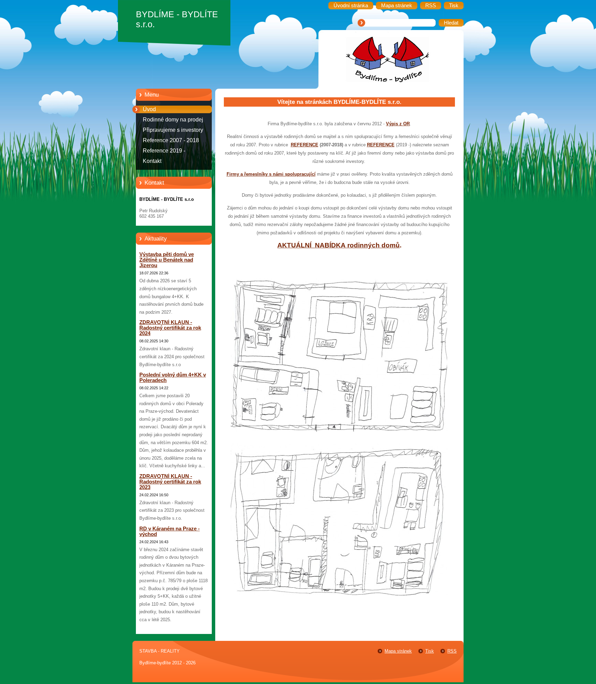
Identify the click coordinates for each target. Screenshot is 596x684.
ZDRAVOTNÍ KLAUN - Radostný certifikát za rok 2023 (170, 481)
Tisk (429, 651)
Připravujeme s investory (173, 130)
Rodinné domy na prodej (173, 120)
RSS (452, 651)
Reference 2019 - (164, 151)
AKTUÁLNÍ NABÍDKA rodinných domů (338, 245)
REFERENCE (304, 144)
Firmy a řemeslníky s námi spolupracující (271, 174)
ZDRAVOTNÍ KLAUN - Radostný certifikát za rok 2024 (170, 328)
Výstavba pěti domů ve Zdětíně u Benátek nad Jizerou (166, 260)
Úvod (149, 109)
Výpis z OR (398, 123)
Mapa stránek (398, 651)
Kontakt (152, 161)
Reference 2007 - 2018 (171, 140)
